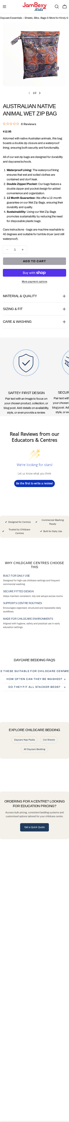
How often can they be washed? (34, 679)
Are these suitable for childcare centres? (34, 671)
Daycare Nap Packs (24, 739)
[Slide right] (40, 93)
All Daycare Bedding (34, 749)
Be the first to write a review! (34, 483)
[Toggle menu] (4, 6)
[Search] (57, 6)
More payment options (34, 281)
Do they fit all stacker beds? (34, 687)
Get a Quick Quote (34, 827)
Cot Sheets (49, 739)
